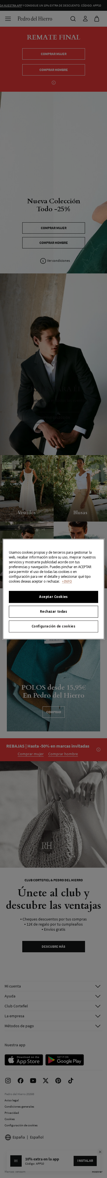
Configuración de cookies (54, 626)
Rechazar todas (53, 611)
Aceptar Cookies (53, 597)
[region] (53, 589)
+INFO (67, 581)
